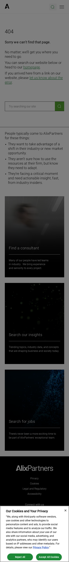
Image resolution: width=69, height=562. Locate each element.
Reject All (20, 557)
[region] (34, 534)
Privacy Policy (41, 547)
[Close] (65, 510)
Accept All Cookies (49, 557)
